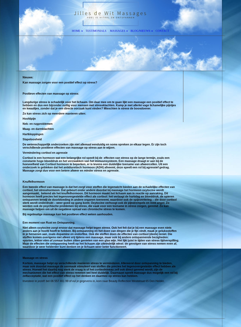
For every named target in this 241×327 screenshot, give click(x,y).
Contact (162, 30)
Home (76, 30)
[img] (120, 35)
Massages (117, 30)
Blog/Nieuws (140, 30)
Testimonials (96, 30)
